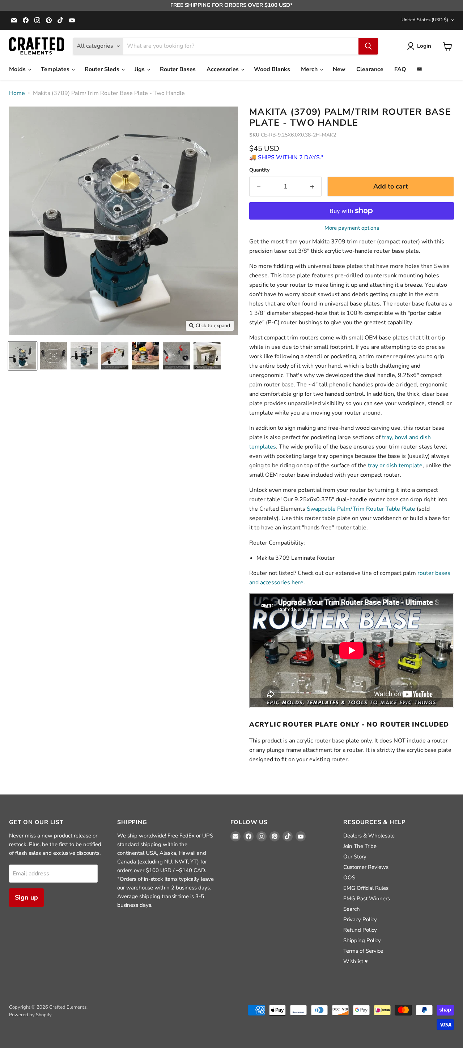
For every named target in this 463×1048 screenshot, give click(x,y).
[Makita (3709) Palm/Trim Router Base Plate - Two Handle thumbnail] (22, 356)
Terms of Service (363, 950)
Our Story (354, 856)
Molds (18, 69)
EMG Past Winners (366, 898)
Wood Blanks (272, 69)
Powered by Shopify (30, 1015)
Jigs (140, 69)
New (339, 69)
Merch (310, 69)
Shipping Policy (362, 940)
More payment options (351, 228)
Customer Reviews (365, 867)
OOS (349, 877)
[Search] (368, 46)
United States (425, 20)
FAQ (400, 69)
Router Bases (178, 69)
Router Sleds (103, 69)
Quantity (259, 170)
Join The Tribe (360, 846)
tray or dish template (395, 465)
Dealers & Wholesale (369, 835)
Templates (56, 69)
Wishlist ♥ (355, 961)
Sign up (26, 897)
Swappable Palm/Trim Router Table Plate (361, 509)
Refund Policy (360, 930)
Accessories (223, 69)
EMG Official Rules (365, 888)
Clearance (369, 69)
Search (351, 909)
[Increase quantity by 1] (312, 186)
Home (17, 93)
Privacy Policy (360, 919)
